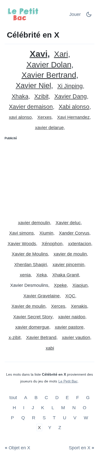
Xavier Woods (22, 243)
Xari (61, 54)
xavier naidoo (71, 316)
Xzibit (41, 96)
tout (13, 397)
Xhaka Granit (65, 274)
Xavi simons (21, 233)
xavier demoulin (34, 222)
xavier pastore (69, 327)
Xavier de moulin (28, 306)
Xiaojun (80, 285)
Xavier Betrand (41, 337)
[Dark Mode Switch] (89, 16)
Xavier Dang (70, 96)
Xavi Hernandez (73, 117)
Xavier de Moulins (30, 254)
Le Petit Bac (68, 381)
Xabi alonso (74, 107)
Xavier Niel (33, 86)
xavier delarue (49, 127)
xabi (50, 348)
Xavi (38, 54)
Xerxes (44, 117)
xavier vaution (76, 337)
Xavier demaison (31, 107)
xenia (25, 274)
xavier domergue (32, 327)
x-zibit (15, 337)
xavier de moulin (70, 254)
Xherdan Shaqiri (30, 264)
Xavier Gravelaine (41, 295)
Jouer (75, 14)
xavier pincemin (68, 264)
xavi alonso (20, 117)
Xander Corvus (74, 233)
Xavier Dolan (48, 65)
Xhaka (20, 96)
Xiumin (46, 233)
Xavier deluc (68, 222)
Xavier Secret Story (33, 316)
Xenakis (79, 306)
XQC (70, 295)
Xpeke (60, 285)
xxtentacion (79, 243)
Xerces (58, 306)
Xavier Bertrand (49, 75)
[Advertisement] (49, 178)
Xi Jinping (70, 86)
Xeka (41, 274)
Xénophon (52, 243)
